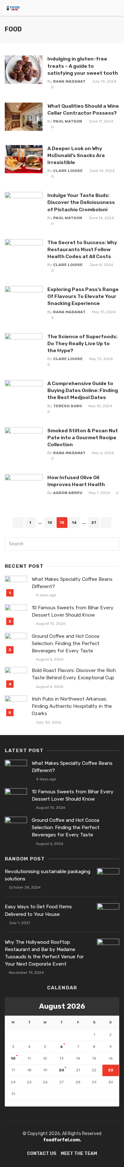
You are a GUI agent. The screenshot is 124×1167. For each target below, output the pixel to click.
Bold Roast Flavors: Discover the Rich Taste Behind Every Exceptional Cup (74, 674)
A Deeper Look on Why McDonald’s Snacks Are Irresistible (76, 155)
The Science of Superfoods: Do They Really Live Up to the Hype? (82, 343)
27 (93, 522)
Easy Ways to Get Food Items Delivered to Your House (38, 910)
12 (50, 522)
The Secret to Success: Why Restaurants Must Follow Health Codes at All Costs (82, 249)
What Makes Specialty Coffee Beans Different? (72, 582)
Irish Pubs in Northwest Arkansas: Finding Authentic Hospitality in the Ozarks (72, 706)
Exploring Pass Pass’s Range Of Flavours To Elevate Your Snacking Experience (83, 296)
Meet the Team (79, 1153)
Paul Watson (67, 121)
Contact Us (41, 1153)
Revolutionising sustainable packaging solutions (47, 875)
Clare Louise (68, 170)
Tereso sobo (67, 406)
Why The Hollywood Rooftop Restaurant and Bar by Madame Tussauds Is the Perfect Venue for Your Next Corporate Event (44, 953)
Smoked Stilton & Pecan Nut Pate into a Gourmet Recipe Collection (82, 437)
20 (61, 1070)
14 (74, 522)
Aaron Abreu (67, 493)
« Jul (10, 1103)
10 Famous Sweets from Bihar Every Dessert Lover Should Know (73, 611)
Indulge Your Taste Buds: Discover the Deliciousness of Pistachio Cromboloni (81, 202)
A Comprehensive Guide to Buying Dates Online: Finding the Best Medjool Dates (82, 390)
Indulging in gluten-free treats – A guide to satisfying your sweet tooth (82, 66)
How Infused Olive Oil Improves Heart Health (76, 480)
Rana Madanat (69, 81)
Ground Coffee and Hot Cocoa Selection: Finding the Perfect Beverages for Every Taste (66, 643)
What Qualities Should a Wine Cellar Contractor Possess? (83, 109)
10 (13, 1058)
